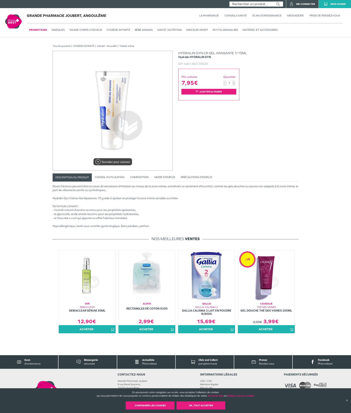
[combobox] (251, 4)
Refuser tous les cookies (241, 395)
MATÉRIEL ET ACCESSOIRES (260, 29)
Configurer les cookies (150, 405)
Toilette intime (126, 46)
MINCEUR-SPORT (197, 29)
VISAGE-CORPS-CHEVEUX (85, 29)
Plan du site (206, 387)
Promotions (38, 29)
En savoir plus (215, 395)
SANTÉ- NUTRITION (169, 29)
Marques (58, 29)
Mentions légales (209, 384)
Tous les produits (61, 46)
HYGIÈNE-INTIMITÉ (118, 29)
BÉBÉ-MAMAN (144, 29)
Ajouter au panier (210, 91)
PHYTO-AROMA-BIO (225, 29)
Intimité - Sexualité (107, 46)
